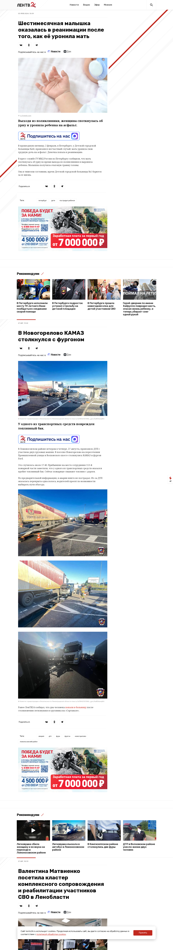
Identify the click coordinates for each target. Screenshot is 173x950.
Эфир (97, 5)
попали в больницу (75, 707)
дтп (50, 736)
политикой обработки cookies (51, 934)
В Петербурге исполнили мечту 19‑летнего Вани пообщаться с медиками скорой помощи (32, 307)
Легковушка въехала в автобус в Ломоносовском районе (68, 847)
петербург (43, 200)
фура (58, 736)
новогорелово (80, 736)
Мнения (108, 5)
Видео (86, 5)
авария (41, 736)
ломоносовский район (28, 742)
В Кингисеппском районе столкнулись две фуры (103, 845)
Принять (143, 932)
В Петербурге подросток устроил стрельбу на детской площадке (67, 306)
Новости (74, 5)
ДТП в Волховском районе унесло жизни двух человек (139, 847)
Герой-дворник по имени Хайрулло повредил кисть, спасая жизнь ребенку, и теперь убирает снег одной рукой (139, 309)
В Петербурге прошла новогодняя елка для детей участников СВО (101, 306)
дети (53, 200)
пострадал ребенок (67, 200)
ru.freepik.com (25, 116)
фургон (67, 736)
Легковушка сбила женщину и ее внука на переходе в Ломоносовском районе (31, 848)
